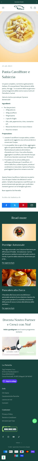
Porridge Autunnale (13, 245)
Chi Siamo (5, 393)
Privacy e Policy (7, 414)
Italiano (18, 443)
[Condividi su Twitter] (15, 205)
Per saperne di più (8, 263)
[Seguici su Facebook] (3, 437)
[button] (34, 421)
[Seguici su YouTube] (14, 437)
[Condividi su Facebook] (6, 205)
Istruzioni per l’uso (8, 421)
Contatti (5, 403)
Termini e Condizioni (9, 418)
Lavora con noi (14, 352)
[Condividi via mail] (32, 205)
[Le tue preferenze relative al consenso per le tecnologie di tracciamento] (3, 457)
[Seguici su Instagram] (8, 437)
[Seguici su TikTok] (19, 437)
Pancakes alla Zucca (13, 290)
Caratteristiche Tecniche (10, 396)
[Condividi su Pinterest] (23, 205)
